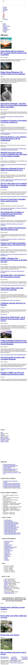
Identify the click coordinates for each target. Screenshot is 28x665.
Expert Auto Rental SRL (9, 593)
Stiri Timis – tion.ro (8, 544)
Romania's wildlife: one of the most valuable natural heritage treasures (12, 373)
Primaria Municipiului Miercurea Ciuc (12, 534)
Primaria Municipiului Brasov (10, 524)
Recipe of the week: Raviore (10, 635)
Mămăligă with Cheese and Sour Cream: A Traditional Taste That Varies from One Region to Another (14, 154)
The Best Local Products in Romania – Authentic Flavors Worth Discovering (13, 244)
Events (4, 24)
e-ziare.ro (6, 558)
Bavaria (6, 581)
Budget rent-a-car (8, 582)
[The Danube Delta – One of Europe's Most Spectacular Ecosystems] (14, 272)
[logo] (14, 4)
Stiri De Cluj (7, 551)
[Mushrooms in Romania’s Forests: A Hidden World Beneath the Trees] (14, 165)
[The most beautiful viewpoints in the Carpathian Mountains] (13, 354)
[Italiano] (3, 18)
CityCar (6, 583)
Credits (11, 662)
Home (4, 23)
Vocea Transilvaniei (8, 550)
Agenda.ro (6, 543)
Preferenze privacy (4, 663)
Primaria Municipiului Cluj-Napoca (11, 523)
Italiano (15, 660)
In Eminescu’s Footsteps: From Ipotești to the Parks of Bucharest (14, 121)
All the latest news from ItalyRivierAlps (5, 657)
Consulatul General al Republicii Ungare (11, 486)
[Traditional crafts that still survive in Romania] (10, 300)
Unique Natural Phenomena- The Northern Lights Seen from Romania (13, 73)
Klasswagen (6, 587)
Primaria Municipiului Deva (10, 530)
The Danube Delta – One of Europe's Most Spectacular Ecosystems (13, 276)
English (11, 660)
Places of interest (6, 26)
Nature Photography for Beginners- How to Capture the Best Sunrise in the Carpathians (14, 52)
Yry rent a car (7, 591)
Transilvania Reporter (8, 548)
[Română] (5, 19)
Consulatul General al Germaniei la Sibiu (11, 483)
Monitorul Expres (8, 554)
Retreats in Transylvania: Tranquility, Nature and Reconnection (13, 200)
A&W (5, 579)
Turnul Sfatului (7, 556)
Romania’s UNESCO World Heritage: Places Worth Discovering (13, 228)
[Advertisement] (14, 396)
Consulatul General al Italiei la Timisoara (11, 484)
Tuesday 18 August (4, 440)
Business (5, 30)
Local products (6, 29)
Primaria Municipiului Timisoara (11, 522)
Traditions (5, 28)
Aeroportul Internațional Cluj (9, 466)
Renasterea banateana (8, 541)
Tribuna (6, 557)
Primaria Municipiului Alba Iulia (11, 529)
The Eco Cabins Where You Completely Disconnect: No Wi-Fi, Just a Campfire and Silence (14, 185)
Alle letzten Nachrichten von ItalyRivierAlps (14, 658)
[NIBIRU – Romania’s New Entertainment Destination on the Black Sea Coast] (14, 255)
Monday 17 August (4, 441)
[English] (3, 16)
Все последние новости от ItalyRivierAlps (24, 658)
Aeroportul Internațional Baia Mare (10, 465)
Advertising (5, 9)
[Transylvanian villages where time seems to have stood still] (13, 285)
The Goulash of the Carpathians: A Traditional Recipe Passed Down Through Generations (12, 213)
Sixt (5, 590)
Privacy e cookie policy (18, 662)
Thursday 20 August (5, 438)
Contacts (5, 10)
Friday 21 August (4, 436)
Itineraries (5, 27)
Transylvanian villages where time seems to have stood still (12, 289)
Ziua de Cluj (7, 552)
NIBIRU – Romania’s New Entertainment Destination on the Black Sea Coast (14, 260)
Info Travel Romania (8, 521)
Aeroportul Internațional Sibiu (9, 470)
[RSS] (3, 13)
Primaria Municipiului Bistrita (10, 528)
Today (2, 432)
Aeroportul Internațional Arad (9, 464)
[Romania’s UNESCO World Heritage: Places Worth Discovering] (14, 225)
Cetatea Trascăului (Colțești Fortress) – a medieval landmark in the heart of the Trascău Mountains (14, 342)
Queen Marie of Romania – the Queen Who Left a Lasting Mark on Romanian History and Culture (14, 105)
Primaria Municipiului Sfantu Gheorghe (12, 532)
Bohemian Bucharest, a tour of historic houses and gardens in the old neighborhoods (13, 138)
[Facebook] (3, 12)
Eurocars (6, 584)
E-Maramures (7, 549)
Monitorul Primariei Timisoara (10, 547)
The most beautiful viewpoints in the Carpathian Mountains (13, 358)
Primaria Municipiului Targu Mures (11, 527)
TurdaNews (6, 555)
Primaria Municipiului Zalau (10, 531)
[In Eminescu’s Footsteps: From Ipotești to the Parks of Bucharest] (14, 117)
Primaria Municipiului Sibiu (10, 525)
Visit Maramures (7, 520)
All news (5, 31)
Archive (4, 8)
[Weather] (3, 15)
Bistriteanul (6, 559)
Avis (5, 580)
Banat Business (7, 545)
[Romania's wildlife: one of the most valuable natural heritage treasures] (14, 369)
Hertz (5, 586)
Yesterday (3, 434)
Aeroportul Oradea (7, 467)
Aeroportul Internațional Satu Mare (10, 469)
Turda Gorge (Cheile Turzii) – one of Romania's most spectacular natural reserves (13, 318)
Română (19, 660)
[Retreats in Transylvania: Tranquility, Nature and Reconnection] (14, 196)
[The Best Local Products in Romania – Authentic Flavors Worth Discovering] (14, 240)
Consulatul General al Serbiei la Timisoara (11, 485)
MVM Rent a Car (8, 588)
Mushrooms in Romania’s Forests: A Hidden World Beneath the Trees (13, 169)
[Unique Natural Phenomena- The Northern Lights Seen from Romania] (6, 69)
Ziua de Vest (7, 542)
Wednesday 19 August (5, 439)
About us (5, 7)
